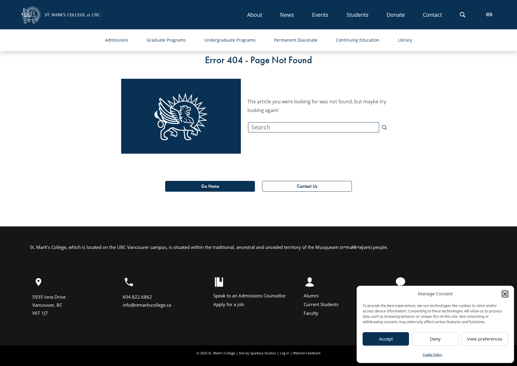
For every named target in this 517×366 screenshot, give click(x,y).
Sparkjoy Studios (263, 353)
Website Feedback (307, 353)
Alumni (311, 296)
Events (320, 14)
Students (357, 14)
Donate (396, 14)
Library (405, 40)
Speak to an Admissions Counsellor (249, 296)
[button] (505, 294)
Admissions (116, 40)
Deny (435, 339)
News (287, 14)
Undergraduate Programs (230, 40)
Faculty (311, 313)
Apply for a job (228, 304)
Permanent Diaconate (295, 40)
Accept (386, 339)
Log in (284, 353)
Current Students (321, 304)
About (254, 14)
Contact (432, 14)
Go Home (210, 186)
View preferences (484, 339)
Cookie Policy (432, 354)
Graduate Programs (166, 40)
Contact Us (307, 186)
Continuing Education (357, 40)
